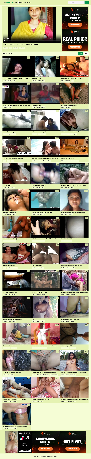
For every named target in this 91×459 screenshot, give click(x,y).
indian (5, 48)
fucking (67, 187)
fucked (22, 48)
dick (14, 214)
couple (34, 80)
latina (14, 401)
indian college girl (37, 374)
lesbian (5, 401)
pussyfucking (42, 160)
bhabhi (43, 107)
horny (39, 80)
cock (43, 294)
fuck (62, 187)
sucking (9, 214)
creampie (15, 267)
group (9, 80)
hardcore (35, 160)
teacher (73, 294)
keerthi (12, 187)
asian (34, 214)
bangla (72, 321)
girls (12, 160)
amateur (35, 134)
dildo (38, 401)
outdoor (45, 348)
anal (5, 134)
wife (62, 241)
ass (8, 374)
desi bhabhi (46, 374)
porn (8, 160)
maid (38, 107)
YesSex (9, 2)
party (9, 134)
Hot (81, 53)
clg (8, 187)
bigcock (14, 134)
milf (12, 374)
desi (43, 80)
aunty (14, 241)
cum (9, 348)
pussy (62, 374)
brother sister (53, 374)
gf (10, 48)
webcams (67, 80)
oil (44, 214)
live (72, 80)
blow (72, 187)
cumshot (42, 241)
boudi (10, 107)
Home (21, 2)
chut (70, 241)
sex (62, 80)
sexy (5, 80)
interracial (63, 160)
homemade (70, 134)
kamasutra (68, 107)
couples (76, 160)
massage (70, 160)
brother (63, 267)
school (67, 294)
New (86, 53)
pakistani (72, 348)
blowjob (38, 187)
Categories (27, 2)
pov (75, 134)
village (42, 321)
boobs (5, 294)
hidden (13, 294)
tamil (5, 241)
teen (14, 80)
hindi (68, 267)
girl (42, 187)
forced (15, 48)
